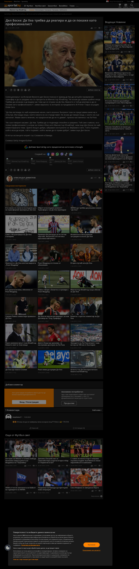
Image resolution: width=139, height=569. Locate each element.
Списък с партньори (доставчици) (25, 559)
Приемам (91, 545)
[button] (8, 547)
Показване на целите (91, 550)
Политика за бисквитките (30, 545)
